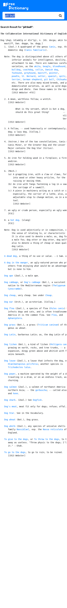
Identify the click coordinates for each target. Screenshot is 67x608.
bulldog (16, 69)
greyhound (29, 73)
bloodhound (59, 66)
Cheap (48, 295)
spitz (62, 76)
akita (37, 66)
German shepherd (32, 79)
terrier (16, 79)
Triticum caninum (48, 324)
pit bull (49, 79)
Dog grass (9, 324)
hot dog (14, 220)
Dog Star (9, 413)
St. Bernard (28, 76)
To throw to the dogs (46, 439)
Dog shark (9, 400)
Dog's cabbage (32, 282)
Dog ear (8, 302)
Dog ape (8, 275)
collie (39, 69)
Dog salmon (10, 387)
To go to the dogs (14, 452)
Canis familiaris (35, 50)
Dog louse (9, 360)
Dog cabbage (11, 282)
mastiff (42, 73)
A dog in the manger (16, 262)
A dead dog (10, 256)
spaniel (52, 76)
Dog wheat (9, 419)
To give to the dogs (16, 439)
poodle (15, 76)
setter (41, 76)
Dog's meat (10, 406)
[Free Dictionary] (15, 6)
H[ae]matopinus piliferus (23, 364)
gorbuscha (41, 390)
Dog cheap (9, 295)
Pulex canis (57, 308)
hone (15, 393)
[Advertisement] (33, 496)
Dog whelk (9, 426)
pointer (53, 73)
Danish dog (51, 69)
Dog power (9, 374)
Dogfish (37, 400)
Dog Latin (9, 334)
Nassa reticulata (53, 429)
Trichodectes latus (19, 367)
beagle (46, 66)
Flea (54, 315)
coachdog (28, 69)
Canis (52, 46)
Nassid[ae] (23, 429)
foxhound (17, 73)
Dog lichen (10, 344)
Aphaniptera (15, 318)
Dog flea (9, 308)
